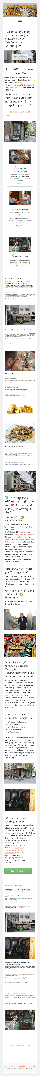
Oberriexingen (24, 537)
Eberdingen (19, 534)
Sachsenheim (29, 534)
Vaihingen (13, 87)
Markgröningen (10, 542)
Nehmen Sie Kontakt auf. (20, 1045)
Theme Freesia (13, 1069)
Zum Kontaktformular (20, 871)
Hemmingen (29, 539)
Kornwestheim (9, 853)
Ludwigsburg (19, 848)
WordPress (30, 1069)
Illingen (15, 537)
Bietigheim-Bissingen (11, 850)
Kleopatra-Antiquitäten (19, 1066)
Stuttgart (7, 833)
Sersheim (7, 539)
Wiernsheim (19, 539)
